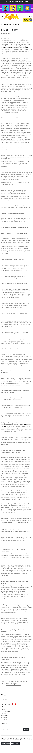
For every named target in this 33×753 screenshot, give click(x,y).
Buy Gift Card (4, 719)
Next (32, 8)
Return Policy (4, 717)
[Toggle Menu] (2, 16)
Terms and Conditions (6, 711)
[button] (30, 16)
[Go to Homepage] (11, 16)
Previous (1, 8)
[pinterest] (12, 704)
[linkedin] (18, 703)
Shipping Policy (4, 715)
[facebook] (2, 704)
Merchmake (12, 741)
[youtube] (15, 704)
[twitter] (5, 704)
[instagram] (9, 704)
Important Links (7, 24)
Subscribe (25, 729)
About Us (3, 709)
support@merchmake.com (13, 685)
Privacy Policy (4, 713)
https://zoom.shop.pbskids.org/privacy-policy (15, 47)
